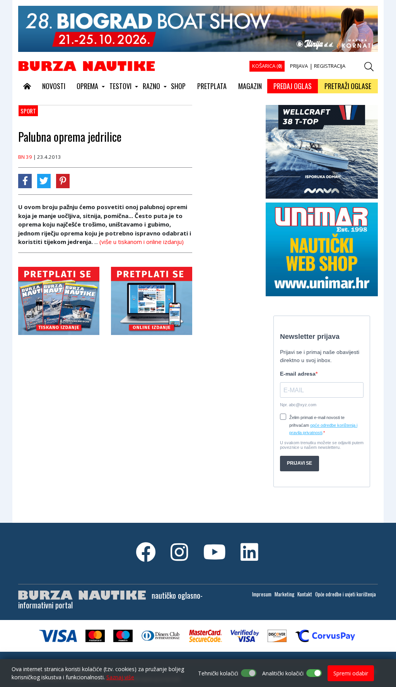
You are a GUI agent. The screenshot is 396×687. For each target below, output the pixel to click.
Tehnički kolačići (218, 673)
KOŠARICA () (267, 65)
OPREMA (87, 86)
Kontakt (304, 594)
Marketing (284, 594)
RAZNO (151, 86)
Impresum (261, 594)
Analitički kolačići (283, 673)
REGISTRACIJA (329, 65)
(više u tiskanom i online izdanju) (141, 242)
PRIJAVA (299, 65)
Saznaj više (120, 677)
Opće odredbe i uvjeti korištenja (345, 594)
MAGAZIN (250, 86)
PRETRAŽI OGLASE (347, 86)
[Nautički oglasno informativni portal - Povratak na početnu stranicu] (86, 65)
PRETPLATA (212, 86)
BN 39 (25, 156)
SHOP (178, 86)
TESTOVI (120, 86)
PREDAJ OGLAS (292, 86)
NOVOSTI (53, 86)
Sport (28, 110)
